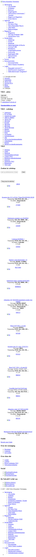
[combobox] (9, 172)
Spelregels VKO (13, 54)
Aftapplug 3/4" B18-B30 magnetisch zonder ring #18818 (18, 300)
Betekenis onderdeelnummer (14, 49)
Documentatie (9, 61)
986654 (18, 375)
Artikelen (11, 8)
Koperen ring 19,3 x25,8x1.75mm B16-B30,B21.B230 (18, 197)
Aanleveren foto (13, 36)
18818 (18, 184)
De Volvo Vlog (12, 24)
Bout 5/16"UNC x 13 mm (18, 326)
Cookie (6, 460)
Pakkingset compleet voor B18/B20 (18, 218)
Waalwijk (11, 43)
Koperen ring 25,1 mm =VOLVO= (18, 346)
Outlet (10, 42)
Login (6, 66)
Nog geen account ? (15, 68)
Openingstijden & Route (16, 45)
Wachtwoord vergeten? (16, 70)
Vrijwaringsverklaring (10, 465)
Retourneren (12, 56)
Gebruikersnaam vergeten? (17, 72)
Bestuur (11, 10)
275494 (18, 205)
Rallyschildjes (13, 29)
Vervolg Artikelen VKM (15, 35)
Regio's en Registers (15, 17)
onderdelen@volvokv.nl (9, 102)
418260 (18, 226)
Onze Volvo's (12, 19)
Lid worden (12, 6)
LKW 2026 (11, 28)
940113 (18, 312)
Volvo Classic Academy (16, 65)
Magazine (7, 31)
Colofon (6, 461)
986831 (18, 396)
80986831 (18, 286)
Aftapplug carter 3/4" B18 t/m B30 (18, 409)
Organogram (12, 12)
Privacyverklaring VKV (11, 463)
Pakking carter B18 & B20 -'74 (18, 260)
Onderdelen (8, 38)
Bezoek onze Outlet (6, 442)
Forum (6, 59)
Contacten (7, 451)
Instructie (11, 52)
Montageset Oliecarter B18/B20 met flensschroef (18, 431)
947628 (18, 333)
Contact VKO (12, 47)
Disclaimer (7, 449)
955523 (18, 354)
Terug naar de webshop (7, 181)
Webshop (11, 40)
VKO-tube (11, 57)
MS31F (18, 418)
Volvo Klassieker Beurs (15, 26)
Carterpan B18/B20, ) (18, 239)
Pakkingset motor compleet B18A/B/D (18, 281)
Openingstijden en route (8, 105)
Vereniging (8, 5)
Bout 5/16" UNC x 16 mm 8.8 (18, 367)
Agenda (7, 20)
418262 (18, 246)
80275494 (18, 267)
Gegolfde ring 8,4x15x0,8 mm (18, 388)
